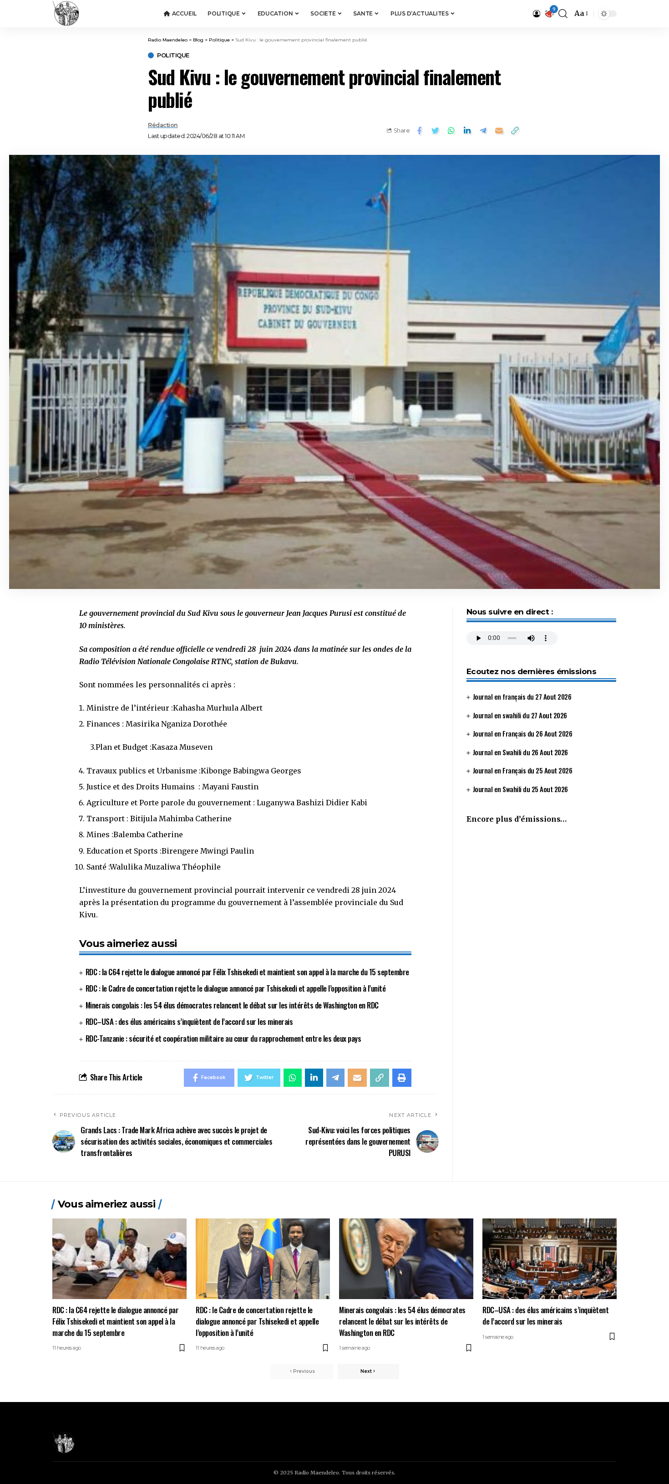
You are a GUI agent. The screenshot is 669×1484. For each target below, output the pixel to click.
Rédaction (163, 125)
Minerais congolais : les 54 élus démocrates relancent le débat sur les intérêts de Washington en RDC (232, 1005)
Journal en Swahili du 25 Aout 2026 (520, 789)
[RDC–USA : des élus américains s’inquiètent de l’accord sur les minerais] (549, 1258)
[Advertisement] (541, 908)
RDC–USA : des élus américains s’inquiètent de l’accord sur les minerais (189, 1021)
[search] (563, 13)
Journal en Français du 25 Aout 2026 (523, 770)
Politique (173, 55)
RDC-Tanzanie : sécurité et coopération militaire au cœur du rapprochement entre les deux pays (223, 1038)
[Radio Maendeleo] (66, 13)
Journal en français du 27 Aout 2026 (522, 696)
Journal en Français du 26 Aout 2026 (523, 733)
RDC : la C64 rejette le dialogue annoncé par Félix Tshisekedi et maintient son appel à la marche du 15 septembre (247, 971)
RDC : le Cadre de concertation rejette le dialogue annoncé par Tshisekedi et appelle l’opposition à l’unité (236, 988)
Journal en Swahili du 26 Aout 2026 (520, 752)
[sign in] (536, 13)
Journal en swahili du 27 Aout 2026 (520, 715)
